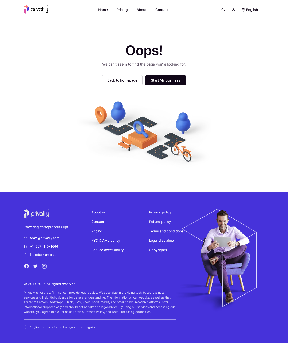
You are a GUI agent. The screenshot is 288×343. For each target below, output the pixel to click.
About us (98, 212)
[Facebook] (26, 266)
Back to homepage (122, 80)
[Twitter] (35, 266)
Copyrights (158, 250)
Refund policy (160, 222)
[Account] (233, 9)
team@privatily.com (44, 238)
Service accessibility (107, 250)
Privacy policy (160, 212)
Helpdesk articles (43, 255)
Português (88, 327)
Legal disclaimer (162, 240)
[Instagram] (44, 266)
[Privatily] (36, 9)
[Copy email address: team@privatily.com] (63, 238)
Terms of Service (71, 312)
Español (52, 327)
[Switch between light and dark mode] (223, 9)
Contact (161, 10)
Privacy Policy (94, 312)
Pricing (122, 10)
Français (69, 327)
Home (103, 10)
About (142, 10)
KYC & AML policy (105, 240)
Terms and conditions (166, 231)
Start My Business (165, 80)
